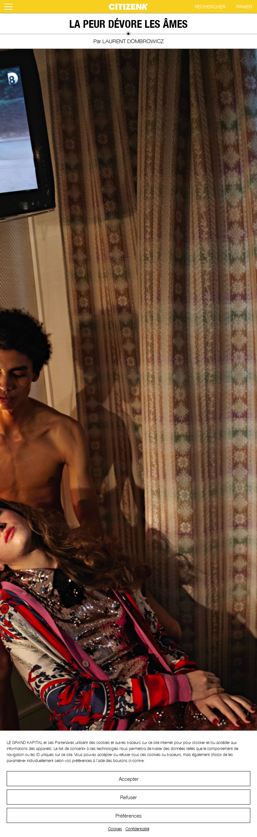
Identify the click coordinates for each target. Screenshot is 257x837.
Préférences (128, 816)
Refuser (128, 797)
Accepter (129, 779)
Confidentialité (137, 828)
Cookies (115, 828)
